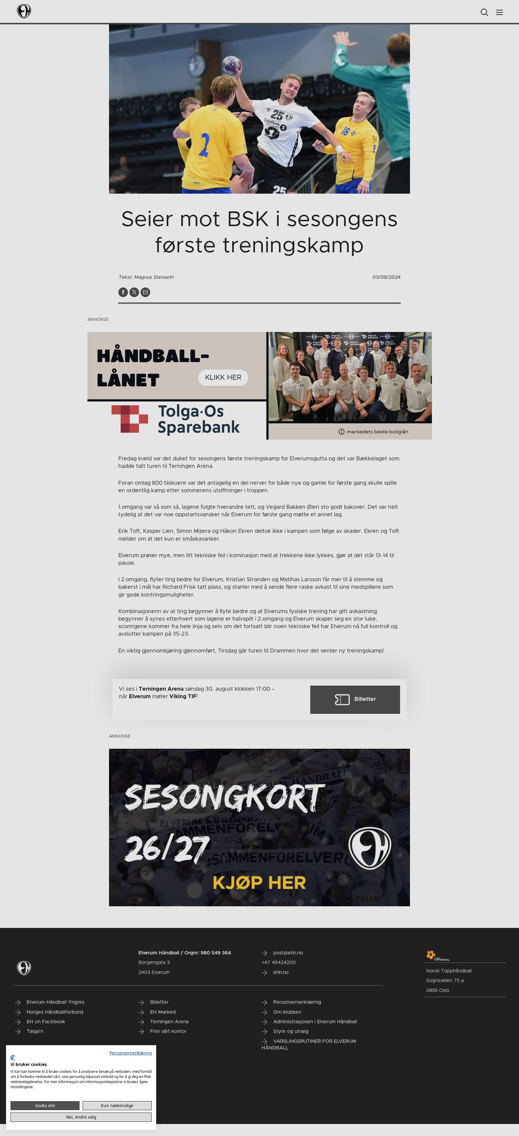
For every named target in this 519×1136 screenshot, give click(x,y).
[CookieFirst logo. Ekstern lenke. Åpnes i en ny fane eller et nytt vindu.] (13, 1058)
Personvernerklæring (131, 1053)
